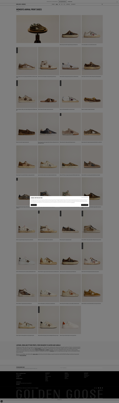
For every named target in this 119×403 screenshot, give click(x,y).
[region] (59, 201)
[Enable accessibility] (2, 401)
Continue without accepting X (84, 197)
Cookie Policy (73, 202)
